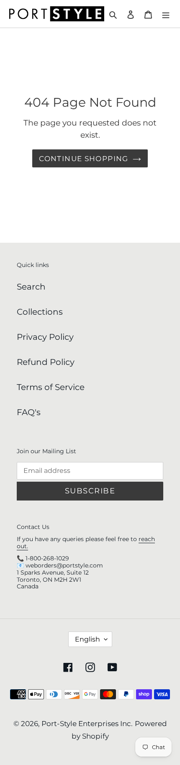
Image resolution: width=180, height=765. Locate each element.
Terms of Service (51, 387)
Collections (40, 312)
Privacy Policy (45, 337)
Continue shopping (83, 158)
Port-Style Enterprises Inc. (87, 723)
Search (31, 287)
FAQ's (29, 412)
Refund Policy (46, 362)
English (87, 639)
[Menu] (166, 13)
